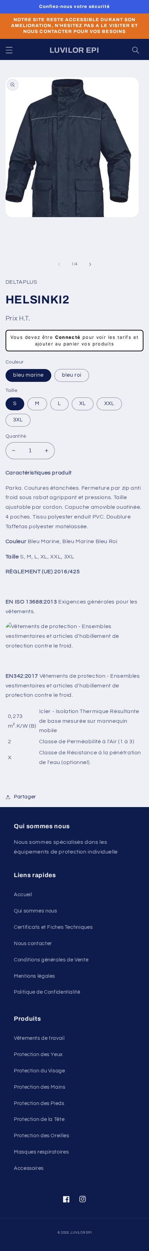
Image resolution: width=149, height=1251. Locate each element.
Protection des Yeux (38, 1054)
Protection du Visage (39, 1070)
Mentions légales (34, 976)
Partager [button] (25, 796)
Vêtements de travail (39, 1038)
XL (82, 403)
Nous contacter (33, 943)
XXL (109, 403)
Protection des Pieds (39, 1103)
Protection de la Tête (39, 1119)
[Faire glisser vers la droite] (90, 264)
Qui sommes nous (35, 911)
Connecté (68, 337)
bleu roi (71, 375)
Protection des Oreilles (41, 1135)
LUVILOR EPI (81, 1232)
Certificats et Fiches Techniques (53, 927)
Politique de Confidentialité (47, 992)
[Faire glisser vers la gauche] (59, 264)
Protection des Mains (39, 1087)
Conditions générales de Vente (51, 959)
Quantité (16, 436)
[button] (9, 50)
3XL (18, 419)
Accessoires (29, 1168)
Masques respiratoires (41, 1152)
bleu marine (28, 375)
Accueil (23, 894)
